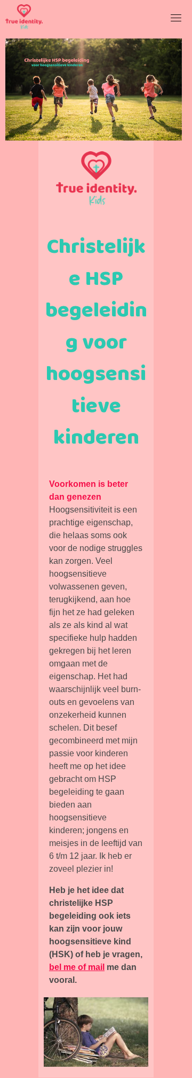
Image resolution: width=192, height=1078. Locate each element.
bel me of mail (77, 967)
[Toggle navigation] (176, 17)
